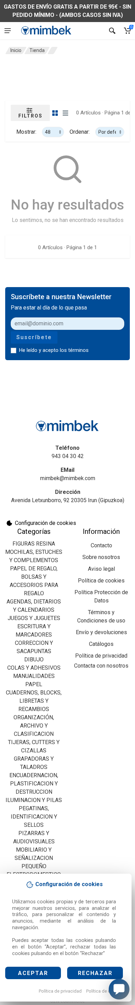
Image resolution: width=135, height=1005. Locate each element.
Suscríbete (34, 337)
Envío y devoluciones (101, 632)
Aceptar (33, 973)
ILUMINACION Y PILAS (34, 800)
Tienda (37, 50)
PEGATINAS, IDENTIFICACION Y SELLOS (34, 816)
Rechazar (95, 973)
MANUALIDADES (34, 676)
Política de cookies (105, 991)
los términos (74, 350)
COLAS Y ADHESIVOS (34, 667)
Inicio (15, 50)
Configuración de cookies (45, 523)
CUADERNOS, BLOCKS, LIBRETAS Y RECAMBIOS (34, 700)
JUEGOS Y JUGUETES (34, 618)
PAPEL (33, 684)
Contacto (101, 545)
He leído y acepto (54, 350)
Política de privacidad (60, 991)
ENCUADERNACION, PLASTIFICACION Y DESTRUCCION (33, 783)
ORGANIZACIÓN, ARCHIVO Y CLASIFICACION (34, 725)
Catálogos (101, 644)
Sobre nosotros (101, 557)
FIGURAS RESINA (33, 543)
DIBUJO (34, 659)
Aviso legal (101, 569)
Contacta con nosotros (101, 665)
